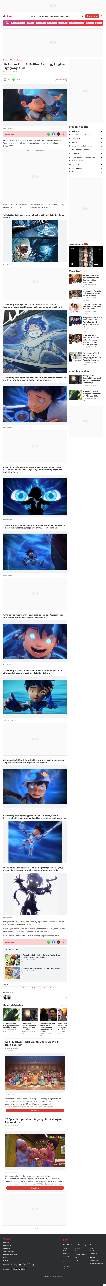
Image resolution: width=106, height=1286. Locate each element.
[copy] (63, 134)
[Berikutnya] (67, 1016)
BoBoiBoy (7, 140)
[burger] (101, 16)
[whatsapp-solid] (48, 134)
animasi (25, 207)
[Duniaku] (7, 16)
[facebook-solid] (53, 134)
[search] (82, 16)
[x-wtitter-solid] (58, 134)
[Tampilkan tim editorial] (65, 997)
